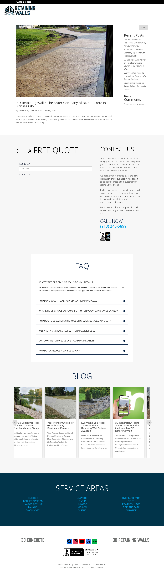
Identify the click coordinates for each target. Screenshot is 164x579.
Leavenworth (33, 510)
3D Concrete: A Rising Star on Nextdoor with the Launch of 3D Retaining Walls (98, 427)
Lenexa (82, 501)
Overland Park (131, 498)
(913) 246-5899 (113, 226)
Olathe (82, 510)
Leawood (82, 498)
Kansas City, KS (33, 504)
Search (143, 27)
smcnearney (24, 110)
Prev (15, 422)
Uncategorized (50, 110)
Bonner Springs (33, 501)
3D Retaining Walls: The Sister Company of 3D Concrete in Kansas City (61, 104)
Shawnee (131, 510)
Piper (131, 501)
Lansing (33, 507)
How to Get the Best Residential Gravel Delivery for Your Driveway (135, 42)
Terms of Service (82, 564)
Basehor (33, 498)
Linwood (82, 504)
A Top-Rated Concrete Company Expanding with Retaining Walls (134, 52)
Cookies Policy (99, 564)
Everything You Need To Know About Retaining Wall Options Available (135, 76)
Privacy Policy (64, 564)
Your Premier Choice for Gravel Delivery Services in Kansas (135, 86)
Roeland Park (131, 507)
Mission (82, 507)
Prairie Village (131, 504)
